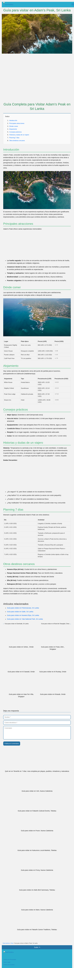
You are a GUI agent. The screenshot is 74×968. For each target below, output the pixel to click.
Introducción (13, 120)
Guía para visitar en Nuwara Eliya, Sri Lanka (23, 615)
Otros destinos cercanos (17, 140)
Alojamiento (13, 129)
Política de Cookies (9, 964)
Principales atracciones (16, 123)
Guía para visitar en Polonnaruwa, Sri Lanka (23, 608)
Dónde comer (13, 126)
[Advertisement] (37, 87)
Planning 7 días (14, 137)
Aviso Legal (7, 962)
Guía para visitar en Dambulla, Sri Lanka (17, 623)
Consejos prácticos (15, 132)
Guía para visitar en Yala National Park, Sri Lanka (25, 619)
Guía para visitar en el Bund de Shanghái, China (55, 623)
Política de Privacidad (10, 959)
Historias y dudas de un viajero (19, 135)
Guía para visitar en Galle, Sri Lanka (20, 612)
